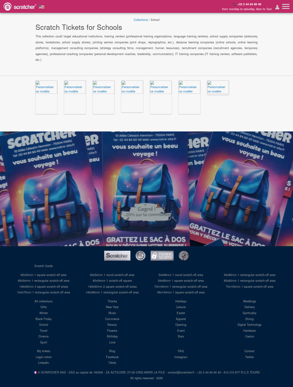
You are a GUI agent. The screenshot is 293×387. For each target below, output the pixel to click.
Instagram (180, 357)
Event (181, 330)
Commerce (112, 319)
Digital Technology (249, 324)
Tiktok (112, 362)
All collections (43, 301)
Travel (43, 330)
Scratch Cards (43, 266)
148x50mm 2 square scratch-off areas (112, 286)
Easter (181, 313)
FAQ (181, 351)
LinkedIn (43, 362)
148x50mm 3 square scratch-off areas (43, 286)
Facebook (112, 357)
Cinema (43, 336)
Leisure (181, 307)
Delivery (249, 307)
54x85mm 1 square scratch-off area (181, 280)
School (43, 324)
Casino (249, 336)
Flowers (112, 330)
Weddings (249, 301)
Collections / (142, 19)
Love (112, 342)
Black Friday (43, 319)
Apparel (181, 319)
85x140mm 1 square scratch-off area (181, 292)
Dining (249, 319)
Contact (249, 351)
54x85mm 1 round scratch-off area (181, 275)
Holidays (180, 301)
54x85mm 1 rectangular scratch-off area (249, 275)
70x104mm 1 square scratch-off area (249, 286)
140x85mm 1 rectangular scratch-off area (112, 292)
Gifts (44, 307)
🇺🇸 (42, 6)
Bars (181, 336)
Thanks (112, 301)
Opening (180, 324)
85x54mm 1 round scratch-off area (112, 275)
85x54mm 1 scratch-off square (112, 280)
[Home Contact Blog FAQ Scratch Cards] (286, 6)
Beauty (112, 324)
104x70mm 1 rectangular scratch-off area (43, 292)
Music (112, 313)
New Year (112, 307)
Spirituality (249, 313)
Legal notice (44, 357)
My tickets (43, 351)
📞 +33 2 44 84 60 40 (247, 4)
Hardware (249, 330)
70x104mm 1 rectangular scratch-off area (180, 286)
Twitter (249, 357)
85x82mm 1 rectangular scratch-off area (249, 280)
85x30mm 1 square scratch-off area (43, 275)
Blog (112, 351)
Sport (43, 342)
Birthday (112, 336)
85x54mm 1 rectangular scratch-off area (43, 280)
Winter (43, 313)
